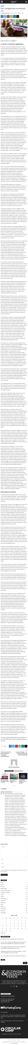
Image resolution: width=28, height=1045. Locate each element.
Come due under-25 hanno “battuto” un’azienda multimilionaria (6, 754)
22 (6, 928)
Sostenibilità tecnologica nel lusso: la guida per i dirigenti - (11, 951)
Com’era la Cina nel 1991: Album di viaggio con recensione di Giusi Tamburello (5, 781)
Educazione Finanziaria (5, 892)
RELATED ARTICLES (9, 770)
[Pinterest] (8, 16)
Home (2, 4)
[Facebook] (2, 16)
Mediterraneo (3, 902)
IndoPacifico (3, 900)
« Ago (2, 932)
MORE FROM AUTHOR (18, 770)
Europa (11, 778)
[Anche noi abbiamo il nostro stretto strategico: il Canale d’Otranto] (14, 776)
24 (14, 928)
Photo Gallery (3, 908)
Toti (1, 946)
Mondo (5, 4)
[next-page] (14, 785)
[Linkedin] (14, 16)
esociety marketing (14, 1043)
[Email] (17, 16)
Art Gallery (3, 886)
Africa (2, 882)
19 (21, 925)
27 (25, 928)
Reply (6, 838)
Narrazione (3, 906)
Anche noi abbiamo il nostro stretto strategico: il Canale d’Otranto (13, 781)
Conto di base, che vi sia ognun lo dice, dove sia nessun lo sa (15, 955)
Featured (2, 896)
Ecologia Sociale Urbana (5, 890)
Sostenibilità (3, 912)
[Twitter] (5, 16)
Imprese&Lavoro (3, 778)
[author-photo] (14, 762)
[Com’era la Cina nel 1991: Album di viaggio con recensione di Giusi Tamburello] (5, 776)
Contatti (18, 1039)
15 (6, 925)
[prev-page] (13, 785)
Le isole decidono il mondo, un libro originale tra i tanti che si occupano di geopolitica (23, 781)
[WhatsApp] (11, 16)
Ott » (5, 932)
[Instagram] (14, 986)
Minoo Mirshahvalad (5, 13)
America (2, 884)
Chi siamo (13, 1039)
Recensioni (3, 910)
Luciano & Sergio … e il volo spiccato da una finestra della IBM (21, 753)
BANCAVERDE (4, 888)
